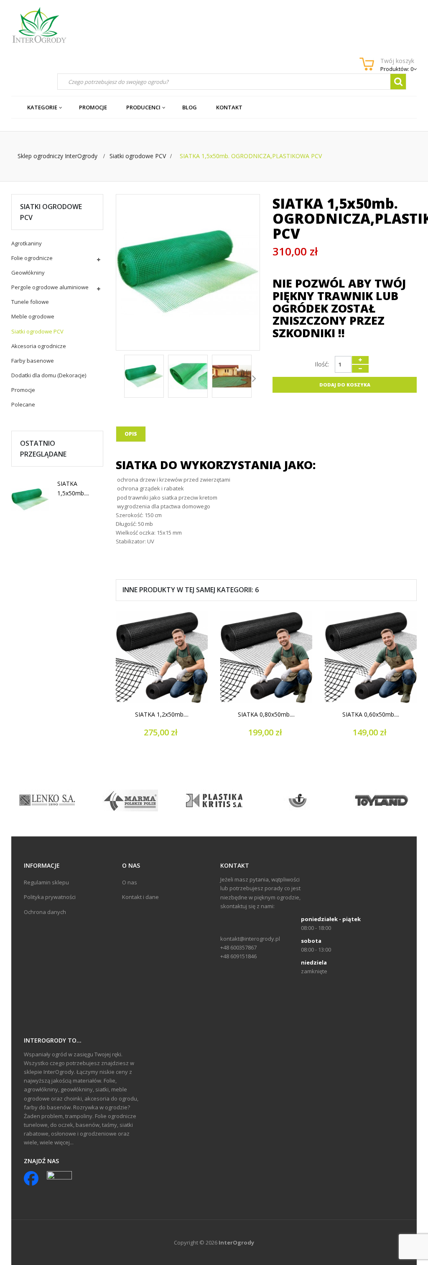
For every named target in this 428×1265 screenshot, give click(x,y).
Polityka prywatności (50, 897)
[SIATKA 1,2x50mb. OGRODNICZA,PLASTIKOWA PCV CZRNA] (162, 657)
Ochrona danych (45, 912)
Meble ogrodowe (32, 316)
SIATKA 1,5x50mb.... (73, 488)
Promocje (23, 390)
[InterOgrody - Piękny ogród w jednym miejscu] (39, 25)
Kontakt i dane (140, 897)
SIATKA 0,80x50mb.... (266, 714)
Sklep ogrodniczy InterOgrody (57, 156)
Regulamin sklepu (46, 882)
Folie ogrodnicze (32, 258)
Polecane (23, 404)
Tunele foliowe (30, 302)
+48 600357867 (238, 947)
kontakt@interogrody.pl (250, 938)
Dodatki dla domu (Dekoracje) (48, 375)
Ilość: (322, 364)
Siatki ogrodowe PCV (37, 331)
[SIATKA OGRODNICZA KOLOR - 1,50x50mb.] (30, 499)
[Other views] (121, 378)
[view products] (47, 799)
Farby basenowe (32, 360)
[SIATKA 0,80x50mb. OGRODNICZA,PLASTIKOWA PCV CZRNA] (266, 657)
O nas (129, 882)
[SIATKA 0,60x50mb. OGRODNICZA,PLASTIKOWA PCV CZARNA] (371, 657)
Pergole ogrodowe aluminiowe (50, 287)
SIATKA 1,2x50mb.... (162, 714)
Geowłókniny (28, 272)
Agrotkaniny (26, 243)
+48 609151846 (238, 956)
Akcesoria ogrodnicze (38, 346)
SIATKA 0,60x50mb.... (370, 714)
